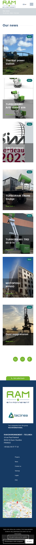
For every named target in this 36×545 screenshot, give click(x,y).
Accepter (29, 541)
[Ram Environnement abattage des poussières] (9, 4)
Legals (17, 475)
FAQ (16, 480)
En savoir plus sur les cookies (18, 537)
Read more (9, 71)
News (16, 461)
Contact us (18, 466)
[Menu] (30, 4)
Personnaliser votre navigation (14, 541)
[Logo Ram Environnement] (18, 397)
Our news (6, 11)
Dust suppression (17, 334)
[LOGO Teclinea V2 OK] (18, 415)
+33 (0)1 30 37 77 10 (11, 447)
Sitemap (17, 471)
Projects (17, 457)
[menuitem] (30, 4)
